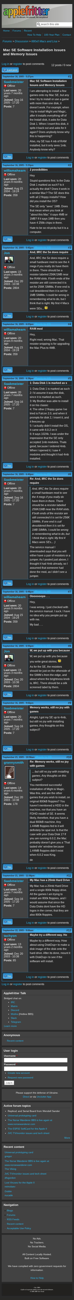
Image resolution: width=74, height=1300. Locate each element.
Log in (5, 63)
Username (10, 1055)
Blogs (10, 1210)
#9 (69, 703)
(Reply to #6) (42, 591)
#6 (69, 474)
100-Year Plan (52, 34)
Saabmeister (14, 82)
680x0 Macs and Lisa (44, 41)
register (17, 63)
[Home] (26, 17)
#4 (69, 324)
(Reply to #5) (42, 474)
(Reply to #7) (42, 646)
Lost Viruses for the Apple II (20, 1182)
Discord (15, 1010)
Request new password (20, 1077)
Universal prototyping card (22, 1115)
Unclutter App (44, 1096)
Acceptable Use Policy (19, 1228)
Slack (14, 1018)
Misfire (14, 1014)
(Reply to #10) (44, 875)
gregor (8, 1156)
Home (6, 30)
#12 (68, 930)
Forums (17, 30)
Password (10, 1064)
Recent (28, 30)
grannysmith (14, 762)
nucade (9, 1195)
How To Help (34, 34)
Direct (26, 1096)
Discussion (21, 41)
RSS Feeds (13, 1219)
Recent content (15, 1040)
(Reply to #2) (42, 247)
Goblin (8, 1191)
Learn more (10, 1026)
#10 (68, 757)
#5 (69, 378)
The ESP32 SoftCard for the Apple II (27, 1128)
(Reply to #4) (42, 378)
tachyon (10, 936)
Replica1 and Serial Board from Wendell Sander (34, 1111)
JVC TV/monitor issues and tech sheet (28, 1133)
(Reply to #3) (42, 324)
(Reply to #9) (43, 757)
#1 (69, 76)
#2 (69, 165)
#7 (69, 591)
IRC (13, 1002)
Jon (7, 253)
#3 (69, 247)
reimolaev (10, 1186)
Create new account (19, 1073)
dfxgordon (10, 1177)
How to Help (37, 1278)
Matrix (14, 1006)
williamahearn (15, 170)
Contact (66, 34)
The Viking (10, 1169)
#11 (69, 875)
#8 (69, 646)
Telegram (16, 1022)
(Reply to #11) (43, 930)
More (67, 1137)
